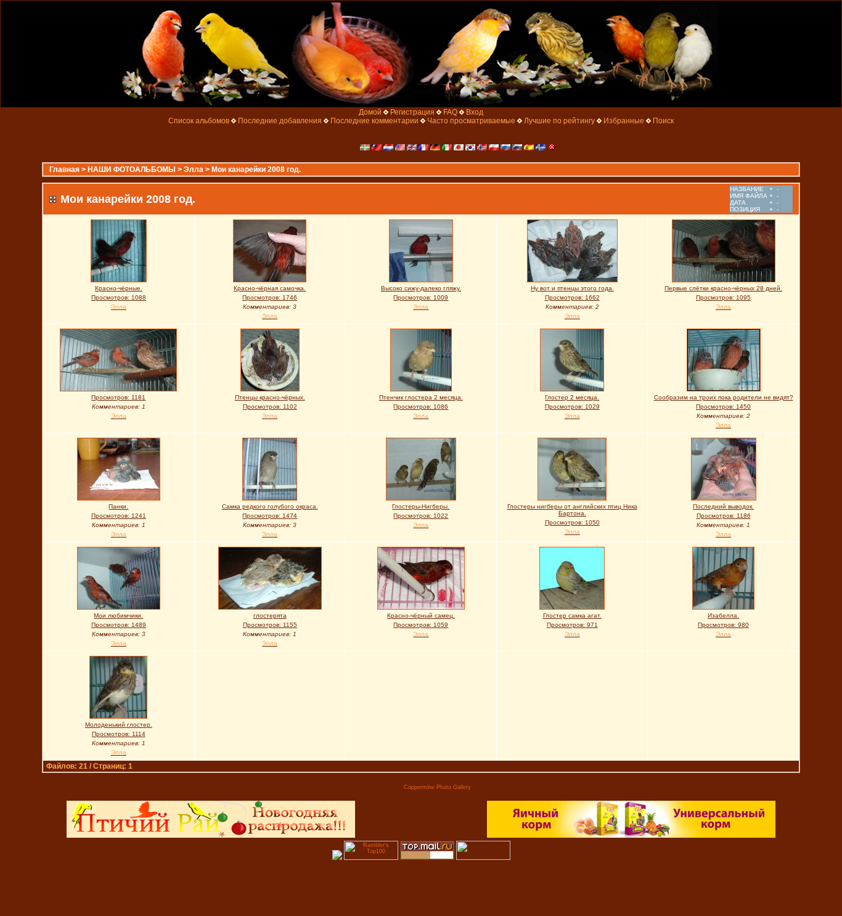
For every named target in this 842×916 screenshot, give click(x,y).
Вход (474, 112)
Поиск (663, 121)
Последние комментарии (374, 121)
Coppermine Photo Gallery (437, 787)
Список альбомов (198, 121)
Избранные (623, 121)
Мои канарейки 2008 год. (256, 169)
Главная (64, 169)
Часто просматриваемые (471, 121)
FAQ (450, 112)
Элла (193, 169)
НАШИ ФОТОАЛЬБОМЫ (132, 169)
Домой (370, 112)
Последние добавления (280, 121)
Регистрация (412, 112)
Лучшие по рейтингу (559, 121)
